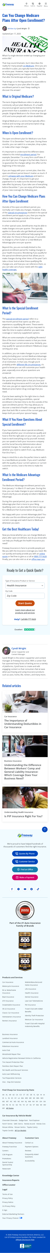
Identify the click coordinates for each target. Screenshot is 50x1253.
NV (33, 1101)
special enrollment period (17, 319)
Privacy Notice (7, 1202)
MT (7, 1101)
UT (27, 1105)
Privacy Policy (7, 1198)
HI (41, 1095)
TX (24, 1105)
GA (38, 1095)
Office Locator (8, 1185)
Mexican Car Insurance (34, 1019)
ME (30, 1098)
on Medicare (28, 66)
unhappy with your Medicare (20, 176)
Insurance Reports (10, 1180)
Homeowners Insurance (11, 1017)
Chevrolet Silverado (9, 1120)
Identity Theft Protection (34, 1015)
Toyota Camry (32, 1127)
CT (24, 1095)
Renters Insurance (9, 1021)
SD (17, 1105)
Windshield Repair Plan (11, 1054)
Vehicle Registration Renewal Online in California (21, 1058)
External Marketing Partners (13, 1214)
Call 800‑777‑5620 (28, 619)
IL (6, 1098)
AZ (14, 1095)
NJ (26, 1101)
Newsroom (6, 1169)
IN (9, 1098)
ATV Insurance (7, 1001)
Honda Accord (29, 1124)
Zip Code (8, 591)
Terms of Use (7, 1194)
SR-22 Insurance (8, 1009)
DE (31, 1095)
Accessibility (30, 1161)
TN (20, 1105)
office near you (38, 559)
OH (41, 1101)
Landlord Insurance (10, 1038)
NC (11, 1101)
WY (3, 1108)
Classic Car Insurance (10, 1013)
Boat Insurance (8, 997)
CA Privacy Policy (8, 1206)
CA (17, 1095)
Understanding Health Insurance (18, 812)
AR (10, 1095)
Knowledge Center (10, 1175)
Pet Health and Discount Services (15, 1070)
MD (26, 1098)
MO (42, 1098)
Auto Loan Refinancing (11, 1074)
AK (3, 1095)
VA (31, 1105)
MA (22, 1098)
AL (7, 1095)
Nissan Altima (7, 1127)
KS (12, 1098)
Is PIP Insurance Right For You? (23, 816)
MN (37, 1098)
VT (34, 1105)
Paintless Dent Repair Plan (12, 1066)
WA (37, 1105)
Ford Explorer (34, 1120)
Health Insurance (31, 993)
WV (44, 1105)
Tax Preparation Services (12, 1078)
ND (15, 1101)
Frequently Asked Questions (31, 1155)
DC (28, 1095)
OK (44, 1101)
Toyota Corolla (7, 1130)
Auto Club (6, 1050)
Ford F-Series (7, 1124)
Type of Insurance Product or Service (20, 581)
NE (19, 1101)
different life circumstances (29, 364)
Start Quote (25, 603)
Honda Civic (41, 1124)
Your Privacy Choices (10, 1218)
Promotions (6, 1158)
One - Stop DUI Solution (11, 1082)
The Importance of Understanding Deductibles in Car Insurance (22, 724)
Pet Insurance (30, 1005)
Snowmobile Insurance (11, 1005)
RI (10, 1105)
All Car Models (20, 1130)
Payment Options (31, 1147)
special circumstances (17, 212)
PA (7, 1105)
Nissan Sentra (20, 1127)
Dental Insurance (31, 997)
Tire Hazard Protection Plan (13, 1062)
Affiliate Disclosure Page (25, 1240)
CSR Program (7, 1154)
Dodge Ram (23, 1120)
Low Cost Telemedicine (34, 1001)
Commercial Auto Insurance (13, 1042)
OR (3, 1105)
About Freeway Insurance (12, 1143)
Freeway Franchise (9, 1147)
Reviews (28, 1150)
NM (29, 1101)
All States (10, 1108)
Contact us (29, 1143)
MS (3, 1101)
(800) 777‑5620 (40, 556)
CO (20, 1095)
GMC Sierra (18, 1124)
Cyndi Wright (22, 28)
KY (16, 1098)
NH (22, 1101)
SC (13, 1105)
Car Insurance (10, 716)
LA (19, 1098)
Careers (5, 1150)
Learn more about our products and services (25, 611)
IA (44, 1095)
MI (34, 1098)
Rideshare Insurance (10, 1046)
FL (34, 1095)
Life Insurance (30, 989)
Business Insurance (13, 761)
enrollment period (28, 154)
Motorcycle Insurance (10, 986)
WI (41, 1105)
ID (3, 1098)
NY (37, 1101)
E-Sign (4, 1210)
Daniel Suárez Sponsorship (7, 1163)
